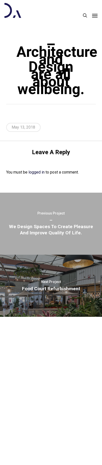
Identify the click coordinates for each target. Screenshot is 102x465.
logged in (36, 172)
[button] (95, 15)
